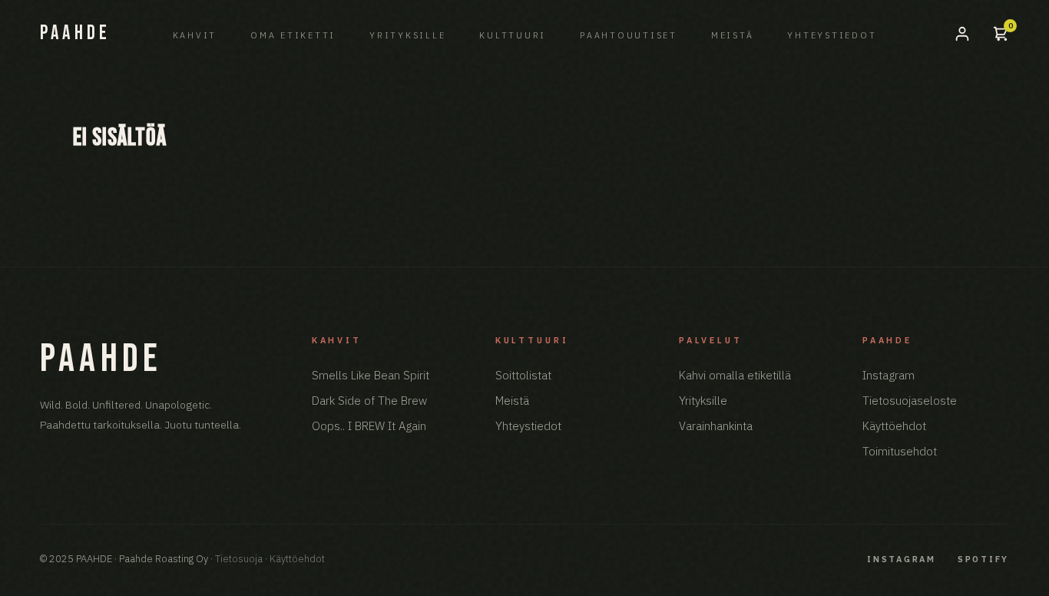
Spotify (983, 559)
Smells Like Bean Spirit (370, 375)
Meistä (732, 35)
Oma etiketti (293, 35)
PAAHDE (75, 33)
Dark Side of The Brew (369, 400)
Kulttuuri (512, 35)
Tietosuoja (239, 558)
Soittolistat (523, 375)
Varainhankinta (716, 426)
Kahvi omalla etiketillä (735, 375)
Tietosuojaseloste (909, 400)
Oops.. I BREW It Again (369, 426)
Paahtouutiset (628, 35)
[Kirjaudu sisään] (962, 33)
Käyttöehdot (894, 426)
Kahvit (195, 35)
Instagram (888, 375)
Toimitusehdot (899, 451)
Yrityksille (407, 35)
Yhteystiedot (831, 35)
